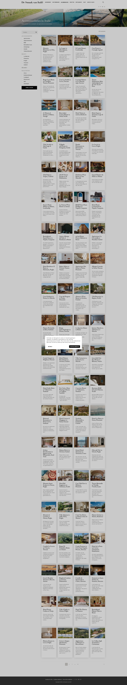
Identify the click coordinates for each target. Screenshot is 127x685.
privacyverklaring (71, 342)
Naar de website (74, 346)
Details (50, 346)
